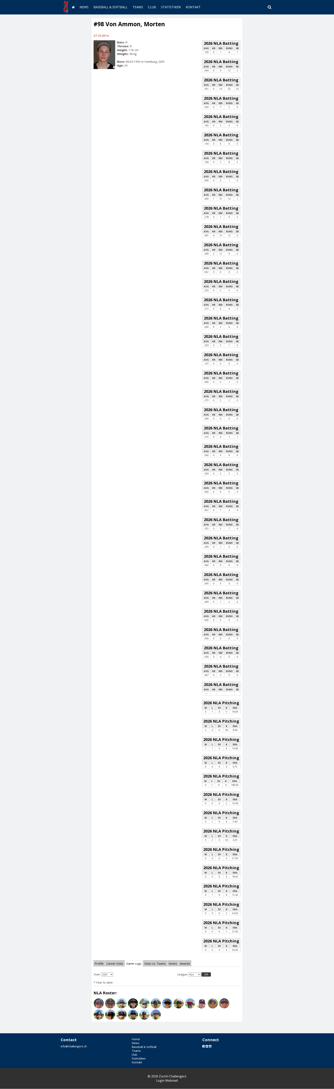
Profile (99, 963)
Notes (173, 963)
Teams (138, 7)
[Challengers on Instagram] (210, 1046)
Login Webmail (167, 1080)
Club (152, 7)
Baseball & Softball (111, 7)
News (84, 7)
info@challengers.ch (74, 1046)
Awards (185, 963)
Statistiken (171, 7)
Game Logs (133, 963)
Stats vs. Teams (155, 963)
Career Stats (115, 963)
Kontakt (193, 7)
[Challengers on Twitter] (207, 1046)
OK (206, 974)
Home (136, 1039)
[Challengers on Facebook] (203, 1046)
